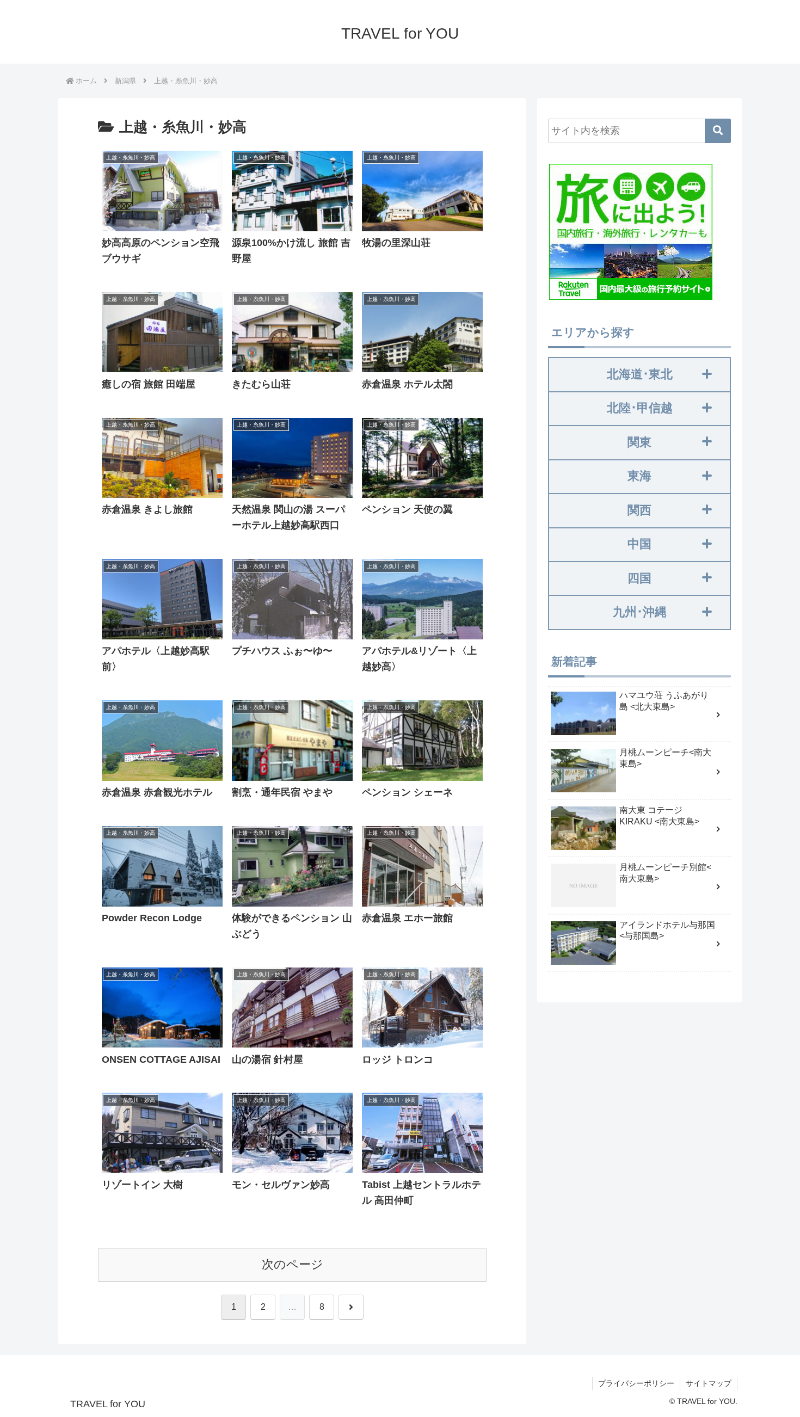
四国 (639, 578)
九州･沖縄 (640, 612)
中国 (639, 544)
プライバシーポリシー (636, 1383)
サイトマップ (708, 1383)
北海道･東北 (640, 374)
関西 (639, 510)
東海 (639, 476)
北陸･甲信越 (640, 408)
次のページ (292, 1264)
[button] (718, 131)
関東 (639, 442)
